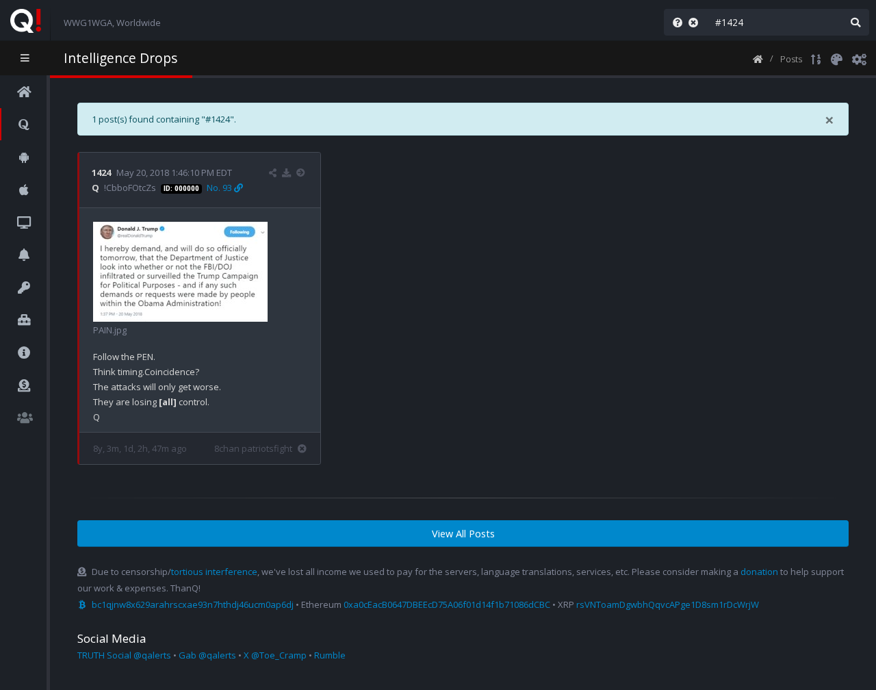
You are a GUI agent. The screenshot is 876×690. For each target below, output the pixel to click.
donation (759, 571)
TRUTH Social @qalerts (124, 655)
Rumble (330, 655)
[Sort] (816, 58)
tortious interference (214, 571)
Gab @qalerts (207, 655)
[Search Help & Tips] (675, 22)
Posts (791, 59)
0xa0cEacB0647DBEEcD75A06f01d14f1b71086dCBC (447, 604)
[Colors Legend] (836, 58)
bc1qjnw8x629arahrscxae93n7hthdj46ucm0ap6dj (193, 604)
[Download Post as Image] (286, 172)
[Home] (758, 58)
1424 (101, 172)
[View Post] (302, 172)
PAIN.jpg (110, 330)
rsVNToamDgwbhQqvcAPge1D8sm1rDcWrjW (667, 604)
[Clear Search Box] (696, 22)
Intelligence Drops (120, 58)
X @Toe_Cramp (275, 655)
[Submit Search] (855, 22)
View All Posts (463, 533)
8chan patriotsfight (253, 448)
